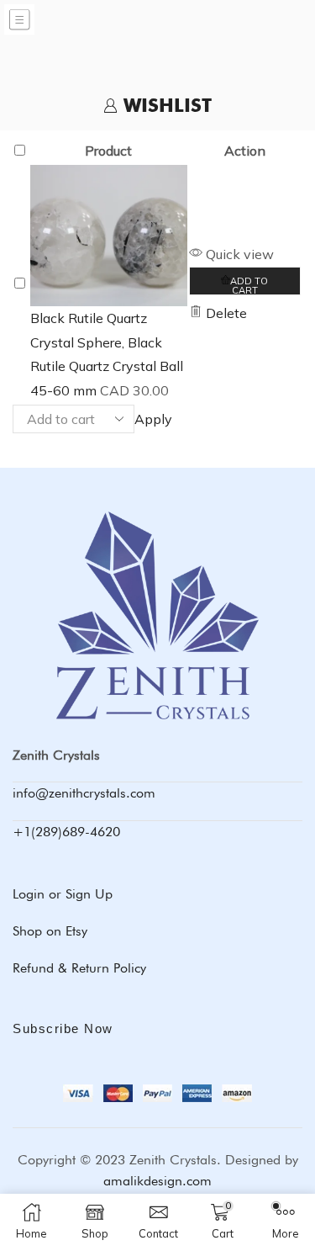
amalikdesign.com (157, 1181)
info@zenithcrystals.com (84, 793)
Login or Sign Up (63, 894)
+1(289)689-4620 (66, 832)
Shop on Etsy (50, 931)
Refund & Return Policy (79, 968)
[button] (245, 281)
